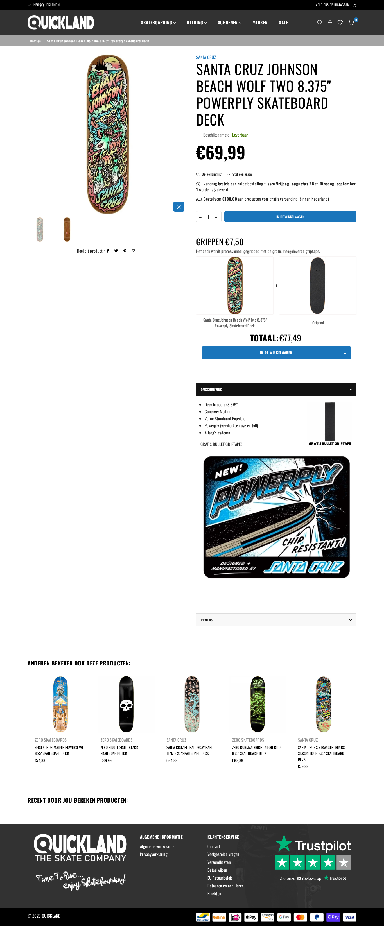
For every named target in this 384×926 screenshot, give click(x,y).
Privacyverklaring (154, 854)
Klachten (214, 893)
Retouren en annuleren (225, 885)
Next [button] (183, 134)
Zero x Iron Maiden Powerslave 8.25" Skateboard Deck (59, 750)
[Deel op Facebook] (107, 250)
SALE (283, 22)
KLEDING (195, 22)
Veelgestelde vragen (223, 854)
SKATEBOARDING (157, 22)
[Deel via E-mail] (133, 250)
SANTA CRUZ (206, 57)
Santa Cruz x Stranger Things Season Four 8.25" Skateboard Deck (321, 753)
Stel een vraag (242, 173)
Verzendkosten (219, 862)
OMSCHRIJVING (211, 389)
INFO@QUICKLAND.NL (46, 4)
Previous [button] (32, 134)
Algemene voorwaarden (158, 846)
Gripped (318, 322)
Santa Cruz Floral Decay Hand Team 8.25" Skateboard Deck (189, 750)
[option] (108, 134)
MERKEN (260, 22)
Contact (213, 846)
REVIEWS (207, 619)
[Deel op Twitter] (116, 250)
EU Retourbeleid (220, 878)
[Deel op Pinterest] (125, 250)
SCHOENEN (228, 22)
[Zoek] (320, 22)
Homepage (34, 41)
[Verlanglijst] (340, 22)
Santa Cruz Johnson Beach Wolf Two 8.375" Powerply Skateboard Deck (235, 323)
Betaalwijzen (217, 870)
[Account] (330, 22)
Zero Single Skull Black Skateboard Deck (119, 750)
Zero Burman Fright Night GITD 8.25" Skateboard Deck (256, 750)
